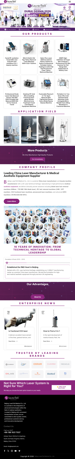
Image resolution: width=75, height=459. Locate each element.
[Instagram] (12, 451)
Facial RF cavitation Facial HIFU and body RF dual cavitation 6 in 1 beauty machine (12, 61)
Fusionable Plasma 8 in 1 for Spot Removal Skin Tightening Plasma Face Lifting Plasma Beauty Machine (46, 98)
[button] (69, 2)
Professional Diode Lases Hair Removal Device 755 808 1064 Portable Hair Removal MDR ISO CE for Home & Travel (12, 99)
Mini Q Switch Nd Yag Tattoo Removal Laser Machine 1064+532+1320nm (29, 60)
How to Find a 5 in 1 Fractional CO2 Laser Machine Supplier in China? (18, 331)
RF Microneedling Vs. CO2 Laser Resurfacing (54, 331)
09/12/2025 (63, 346)
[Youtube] (15, 451)
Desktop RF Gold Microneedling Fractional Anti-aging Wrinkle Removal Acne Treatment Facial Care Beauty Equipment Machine (29, 100)
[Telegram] (19, 451)
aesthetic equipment (11, 186)
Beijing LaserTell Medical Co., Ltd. (44, 456)
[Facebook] (4, 451)
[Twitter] (8, 451)
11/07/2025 (29, 346)
